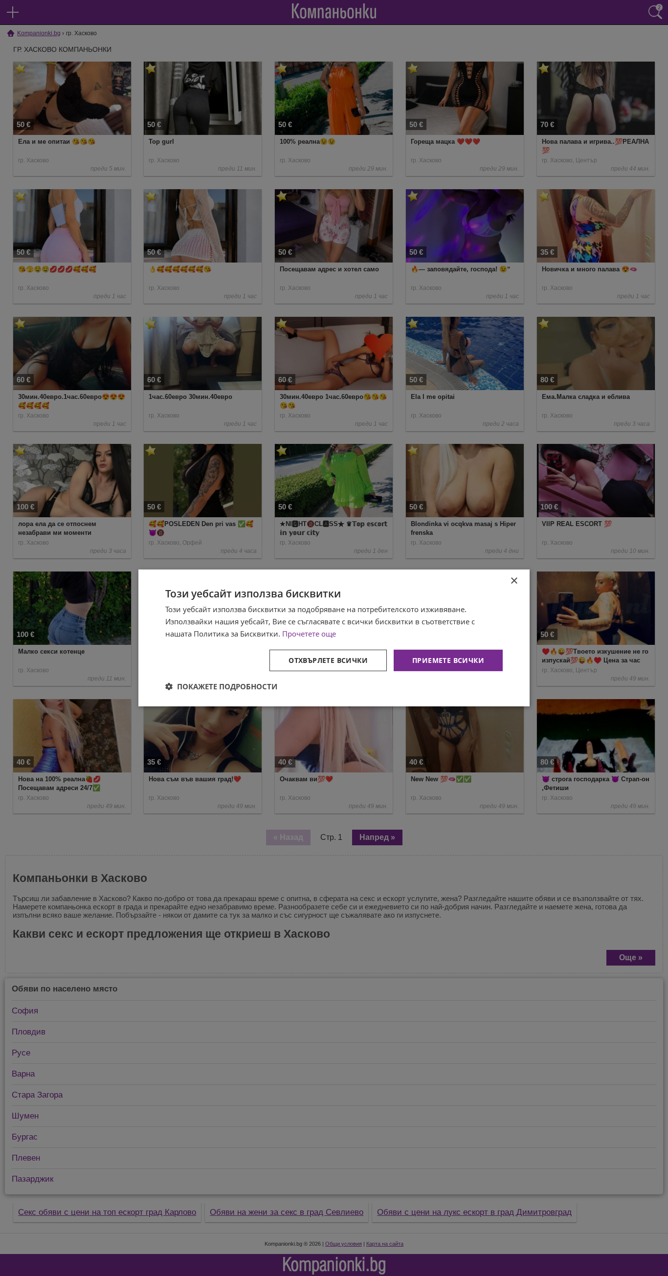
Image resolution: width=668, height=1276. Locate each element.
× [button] (513, 581)
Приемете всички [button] (448, 659)
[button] (221, 686)
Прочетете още (309, 633)
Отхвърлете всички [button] (328, 659)
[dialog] (334, 638)
